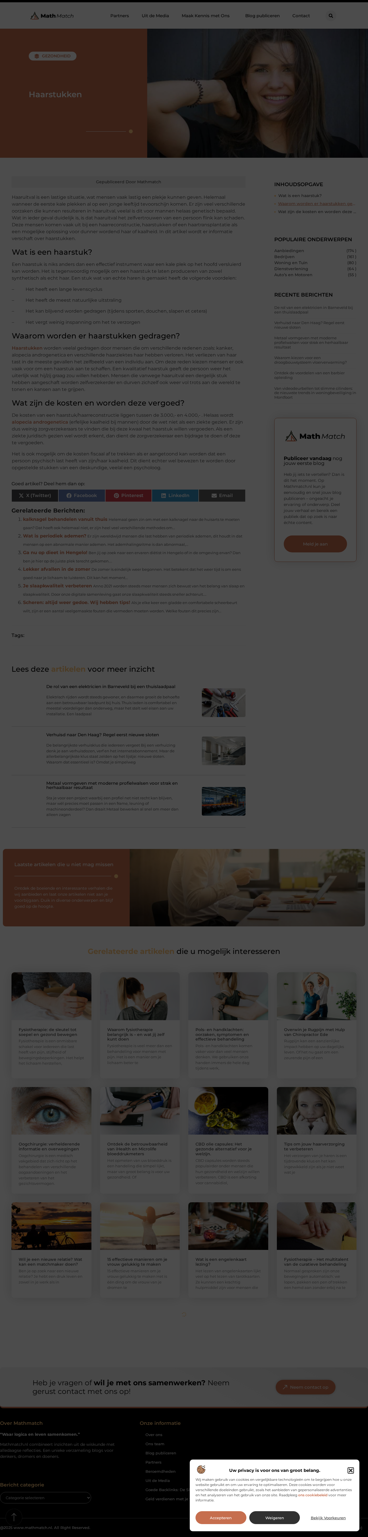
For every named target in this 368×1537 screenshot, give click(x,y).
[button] (351, 1470)
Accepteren (221, 1517)
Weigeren (274, 1517)
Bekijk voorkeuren (328, 1517)
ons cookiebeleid (312, 1495)
